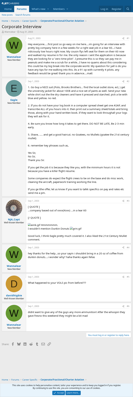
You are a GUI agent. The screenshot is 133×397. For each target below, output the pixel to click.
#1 (128, 38)
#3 (128, 200)
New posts (7, 14)
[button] (48, 9)
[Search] (128, 9)
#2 (128, 81)
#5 (128, 276)
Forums (21, 9)
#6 (128, 306)
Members (59, 9)
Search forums (22, 14)
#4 (128, 247)
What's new (38, 9)
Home (8, 9)
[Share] (123, 38)
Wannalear (10, 31)
